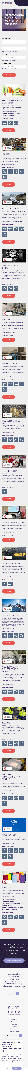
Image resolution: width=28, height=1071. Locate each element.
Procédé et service (6, 63)
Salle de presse (14, 1031)
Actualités (14, 1024)
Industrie (14, 1019)
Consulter (8, 130)
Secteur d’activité (6, 54)
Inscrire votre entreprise (14, 960)
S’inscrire (13, 993)
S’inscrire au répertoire (12, 1036)
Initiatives (14, 1022)
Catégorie (4, 46)
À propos (14, 1026)
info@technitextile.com (14, 1014)
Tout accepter (16, 1068)
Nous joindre (14, 1029)
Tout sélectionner (6, 51)
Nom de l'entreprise (6, 38)
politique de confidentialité (11, 1061)
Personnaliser (5, 1068)
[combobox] (13, 49)
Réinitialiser (14, 51)
